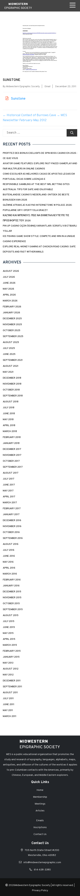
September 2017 (13, 467)
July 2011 (8, 698)
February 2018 (12, 437)
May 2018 (8, 419)
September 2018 (13, 395)
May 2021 (8, 372)
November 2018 (12, 384)
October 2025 (11, 330)
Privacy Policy (40, 890)
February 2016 (12, 579)
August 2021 (10, 366)
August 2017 (10, 473)
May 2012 (8, 674)
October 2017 (11, 461)
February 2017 (12, 508)
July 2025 (9, 348)
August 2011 (10, 692)
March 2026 (10, 300)
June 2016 (9, 556)
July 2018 (8, 407)
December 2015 (12, 591)
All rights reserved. (62, 885)
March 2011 (9, 716)
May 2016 (8, 562)
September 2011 (12, 686)
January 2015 (11, 657)
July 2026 (9, 277)
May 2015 (8, 633)
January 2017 (11, 514)
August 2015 (10, 615)
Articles (40, 810)
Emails (40, 820)
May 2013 (8, 663)
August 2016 (10, 544)
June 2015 (9, 627)
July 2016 (8, 550)
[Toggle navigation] (73, 6)
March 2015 (10, 645)
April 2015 (9, 639)
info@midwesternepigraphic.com (42, 862)
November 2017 (12, 455)
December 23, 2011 (65, 86)
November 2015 (12, 597)
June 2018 (9, 413)
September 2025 (13, 336)
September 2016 (13, 538)
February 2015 (12, 651)
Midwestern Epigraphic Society (23, 86)
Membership (40, 797)
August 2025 (11, 342)
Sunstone (17, 99)
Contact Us (40, 834)
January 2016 (11, 585)
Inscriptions (40, 827)
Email (47, 86)
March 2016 (10, 573)
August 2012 (10, 668)
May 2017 (8, 490)
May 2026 (8, 289)
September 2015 (13, 609)
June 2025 (9, 354)
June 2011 (8, 704)
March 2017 (10, 502)
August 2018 (10, 401)
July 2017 (8, 478)
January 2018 (11, 443)
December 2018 (12, 378)
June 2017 (9, 484)
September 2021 (13, 360)
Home (40, 790)
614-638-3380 (42, 869)
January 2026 (11, 312)
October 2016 (11, 532)
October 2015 (11, 603)
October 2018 (11, 389)
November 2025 (12, 324)
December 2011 (12, 680)
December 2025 (12, 318)
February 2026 (12, 306)
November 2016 (12, 526)
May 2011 (8, 710)
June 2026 (9, 283)
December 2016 (12, 520)
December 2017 (12, 449)
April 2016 (9, 568)
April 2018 (9, 425)
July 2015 (8, 621)
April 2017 (9, 496)
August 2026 (11, 271)
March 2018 (10, 431)
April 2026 (9, 294)
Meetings (40, 803)
